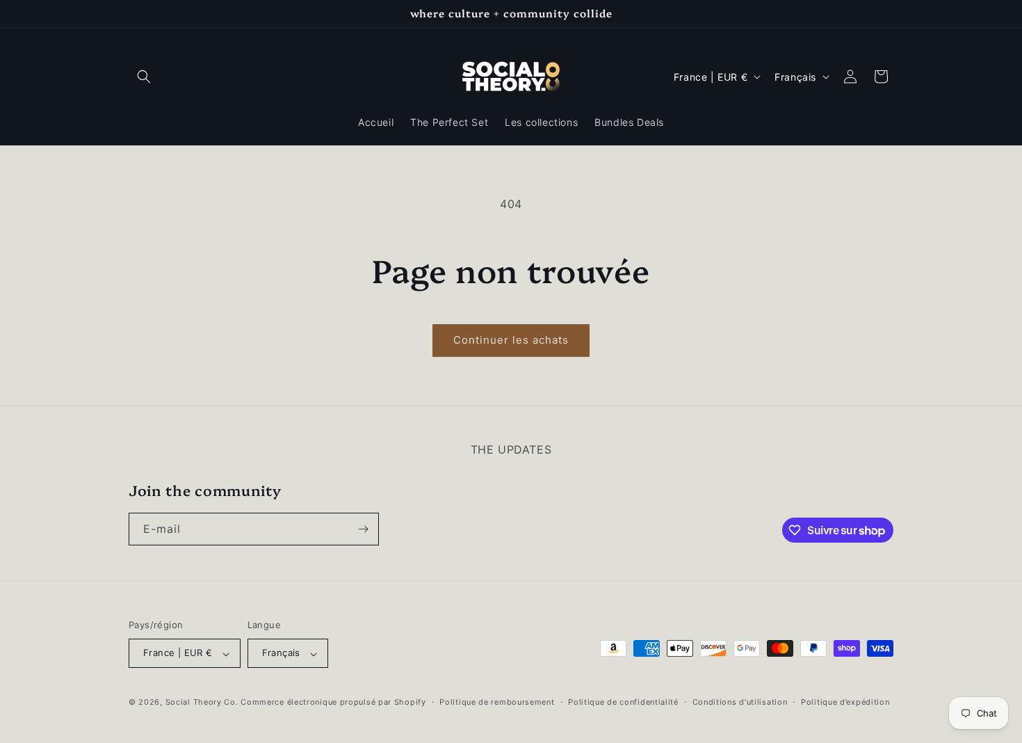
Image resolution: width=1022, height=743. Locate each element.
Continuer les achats (511, 339)
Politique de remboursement (496, 702)
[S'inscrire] (363, 529)
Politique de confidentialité (623, 702)
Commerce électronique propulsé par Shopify (333, 703)
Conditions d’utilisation (740, 702)
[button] (144, 76)
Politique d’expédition (845, 702)
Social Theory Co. (201, 703)
